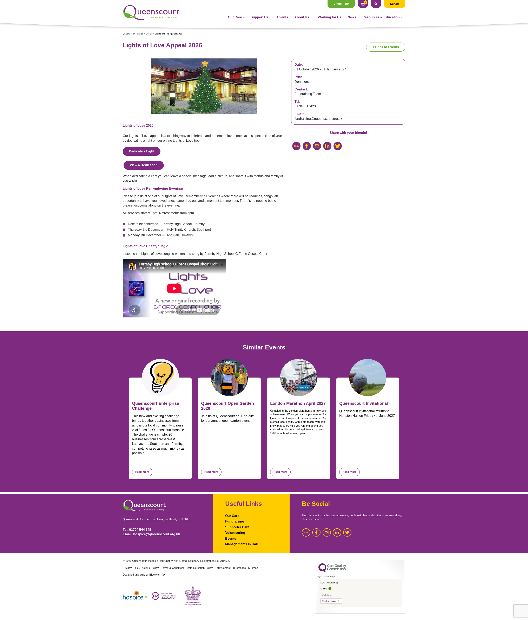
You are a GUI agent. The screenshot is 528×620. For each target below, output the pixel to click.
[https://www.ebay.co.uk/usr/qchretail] (296, 146)
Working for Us (329, 17)
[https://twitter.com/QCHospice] (338, 146)
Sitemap (253, 567)
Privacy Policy (131, 567)
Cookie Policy (150, 567)
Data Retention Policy (200, 567)
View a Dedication (144, 165)
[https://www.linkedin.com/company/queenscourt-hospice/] (327, 146)
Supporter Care (237, 527)
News (352, 17)
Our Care (235, 17)
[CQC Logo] (332, 571)
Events (282, 17)
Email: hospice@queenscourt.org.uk (151, 534)
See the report (329, 601)
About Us (301, 17)
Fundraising (234, 521)
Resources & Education (381, 17)
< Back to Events (385, 47)
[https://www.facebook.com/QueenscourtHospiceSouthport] (307, 146)
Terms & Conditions (173, 567)
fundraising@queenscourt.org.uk (318, 118)
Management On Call (241, 544)
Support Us (260, 17)
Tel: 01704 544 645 (137, 529)
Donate (394, 3)
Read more (142, 471)
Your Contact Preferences (230, 567)
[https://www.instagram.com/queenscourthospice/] (317, 146)
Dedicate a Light (141, 151)
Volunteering (235, 532)
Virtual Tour (341, 3)
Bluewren (154, 574)
